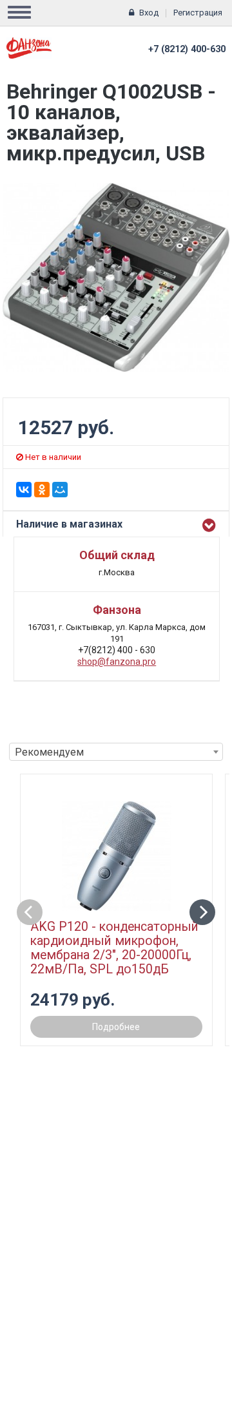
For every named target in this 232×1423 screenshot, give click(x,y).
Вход (149, 12)
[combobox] (116, 752)
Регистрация (197, 12)
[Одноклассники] (42, 489)
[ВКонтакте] (24, 489)
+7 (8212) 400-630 (187, 49)
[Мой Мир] (60, 489)
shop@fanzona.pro (116, 661)
